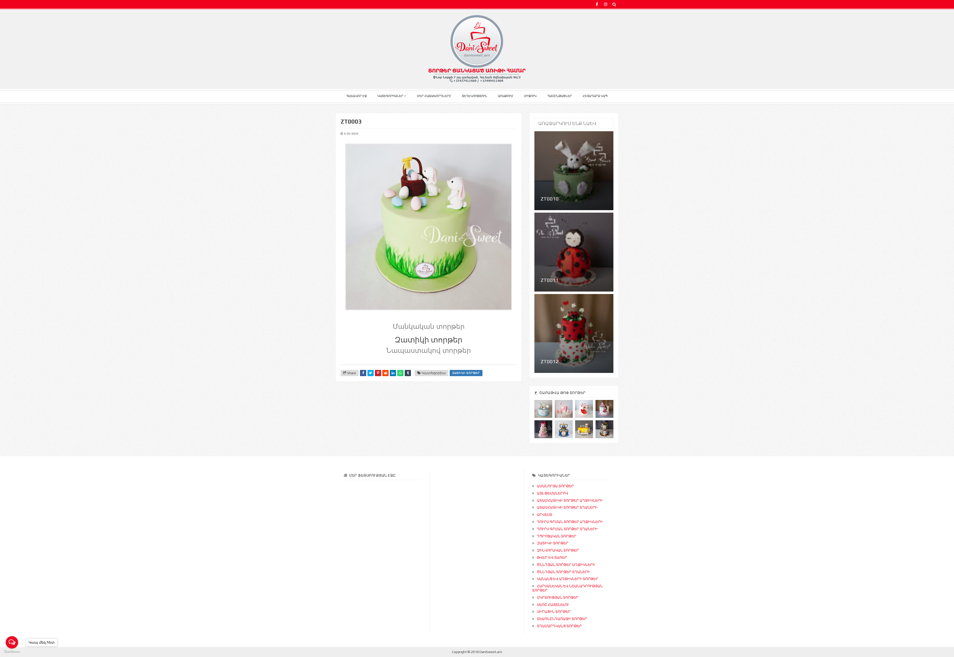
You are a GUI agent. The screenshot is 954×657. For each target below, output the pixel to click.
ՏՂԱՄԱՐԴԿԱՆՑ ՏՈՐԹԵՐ (559, 626)
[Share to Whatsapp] (400, 373)
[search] (614, 4)
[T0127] (564, 429)
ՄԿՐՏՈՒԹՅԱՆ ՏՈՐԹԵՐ (557, 597)
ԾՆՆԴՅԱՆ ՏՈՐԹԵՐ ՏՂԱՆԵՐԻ (563, 572)
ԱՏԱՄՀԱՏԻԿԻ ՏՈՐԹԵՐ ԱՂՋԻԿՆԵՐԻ (570, 500)
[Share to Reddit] (385, 373)
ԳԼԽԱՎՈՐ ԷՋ (357, 96)
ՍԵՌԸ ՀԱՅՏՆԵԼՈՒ (553, 605)
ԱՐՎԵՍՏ (544, 515)
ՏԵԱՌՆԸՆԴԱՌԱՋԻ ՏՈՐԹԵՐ (562, 619)
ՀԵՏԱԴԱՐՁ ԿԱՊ (595, 96)
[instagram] (605, 4)
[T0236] (584, 429)
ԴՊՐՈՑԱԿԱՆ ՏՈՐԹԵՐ (556, 536)
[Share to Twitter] (370, 373)
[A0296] (604, 409)
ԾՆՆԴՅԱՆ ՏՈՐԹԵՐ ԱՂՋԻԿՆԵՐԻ (566, 565)
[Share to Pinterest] (378, 373)
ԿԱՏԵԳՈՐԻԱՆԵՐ (390, 96)
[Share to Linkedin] (393, 373)
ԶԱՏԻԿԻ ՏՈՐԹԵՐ (466, 372)
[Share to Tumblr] (408, 373)
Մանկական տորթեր (429, 326)
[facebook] (597, 4)
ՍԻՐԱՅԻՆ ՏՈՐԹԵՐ (554, 612)
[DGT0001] (543, 409)
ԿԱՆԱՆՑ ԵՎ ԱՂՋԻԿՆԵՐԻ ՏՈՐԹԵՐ (567, 579)
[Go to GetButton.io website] (12, 652)
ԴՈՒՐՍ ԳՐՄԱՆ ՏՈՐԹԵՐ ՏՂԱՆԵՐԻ (567, 529)
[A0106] (564, 409)
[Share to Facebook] (363, 373)
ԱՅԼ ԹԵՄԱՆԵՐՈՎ (552, 493)
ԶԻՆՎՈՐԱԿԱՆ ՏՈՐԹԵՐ (558, 550)
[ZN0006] (604, 429)
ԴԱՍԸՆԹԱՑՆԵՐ (559, 96)
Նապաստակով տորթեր (428, 350)
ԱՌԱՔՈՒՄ (505, 96)
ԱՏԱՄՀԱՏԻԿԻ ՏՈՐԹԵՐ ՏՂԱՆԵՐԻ (567, 507)
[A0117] (584, 409)
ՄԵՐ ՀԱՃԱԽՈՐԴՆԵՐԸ (434, 96)
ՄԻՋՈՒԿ (530, 96)
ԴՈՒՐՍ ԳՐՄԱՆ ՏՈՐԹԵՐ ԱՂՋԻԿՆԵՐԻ (570, 522)
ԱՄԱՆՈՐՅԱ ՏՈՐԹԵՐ (555, 486)
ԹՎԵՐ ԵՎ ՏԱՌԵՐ (552, 557)
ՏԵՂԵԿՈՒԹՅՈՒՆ (474, 96)
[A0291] (543, 429)
